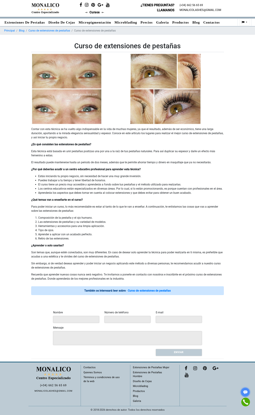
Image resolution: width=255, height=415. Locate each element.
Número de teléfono (116, 312)
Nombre (58, 312)
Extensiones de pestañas (25, 22)
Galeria (162, 22)
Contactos (211, 22)
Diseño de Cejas (61, 22)
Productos (180, 22)
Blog (196, 22)
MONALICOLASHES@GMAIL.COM (53, 391)
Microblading (125, 22)
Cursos (95, 12)
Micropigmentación (95, 22)
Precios (147, 22)
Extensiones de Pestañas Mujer (151, 367)
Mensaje (58, 327)
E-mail (159, 312)
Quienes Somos (92, 372)
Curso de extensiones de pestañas (49, 30)
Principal (9, 30)
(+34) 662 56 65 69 (53, 385)
